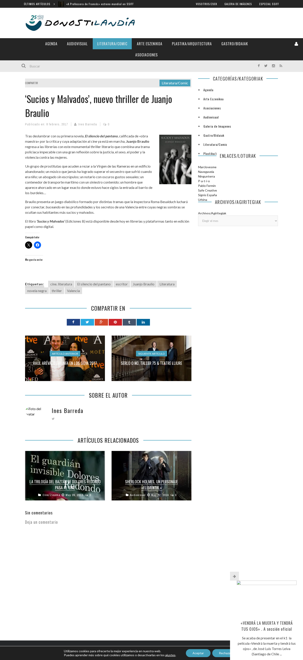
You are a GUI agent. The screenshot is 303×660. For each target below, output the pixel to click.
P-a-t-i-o (204, 181)
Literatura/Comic (112, 43)
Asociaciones (146, 54)
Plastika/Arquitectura (192, 43)
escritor (122, 284)
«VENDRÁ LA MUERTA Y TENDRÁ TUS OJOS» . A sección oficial (267, 626)
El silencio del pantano (94, 284)
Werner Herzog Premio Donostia (86, 6)
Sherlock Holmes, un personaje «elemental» (151, 484)
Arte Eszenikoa (149, 43)
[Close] (234, 576)
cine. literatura (61, 284)
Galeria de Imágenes (238, 4)
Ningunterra (206, 176)
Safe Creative (207, 190)
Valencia (73, 291)
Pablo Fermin (207, 186)
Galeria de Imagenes (217, 126)
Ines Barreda (87, 124)
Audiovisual (77, 43)
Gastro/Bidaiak (234, 43)
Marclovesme (207, 167)
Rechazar (225, 653)
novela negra (37, 291)
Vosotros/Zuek (206, 4)
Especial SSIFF (269, 4)
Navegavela (206, 172)
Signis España (207, 195)
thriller (57, 291)
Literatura (167, 284)
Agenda (51, 43)
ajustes (170, 655)
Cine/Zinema (51, 495)
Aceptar (198, 653)
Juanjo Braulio (143, 284)
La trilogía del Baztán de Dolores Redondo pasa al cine (65, 484)
